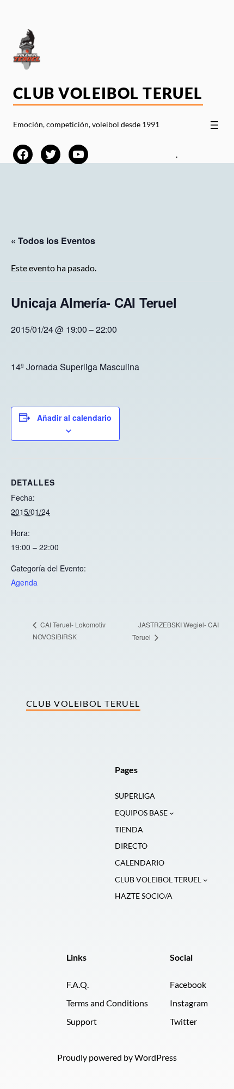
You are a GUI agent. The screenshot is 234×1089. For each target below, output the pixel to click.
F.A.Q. (77, 984)
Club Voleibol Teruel (108, 93)
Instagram (189, 1003)
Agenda (24, 582)
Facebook (188, 984)
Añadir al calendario (74, 417)
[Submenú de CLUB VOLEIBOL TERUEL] (205, 880)
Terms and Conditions (107, 1003)
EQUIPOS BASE (141, 812)
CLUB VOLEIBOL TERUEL (158, 879)
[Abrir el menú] (214, 125)
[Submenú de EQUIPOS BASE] (171, 813)
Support (81, 1021)
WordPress (155, 1057)
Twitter (183, 1021)
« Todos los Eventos (53, 240)
